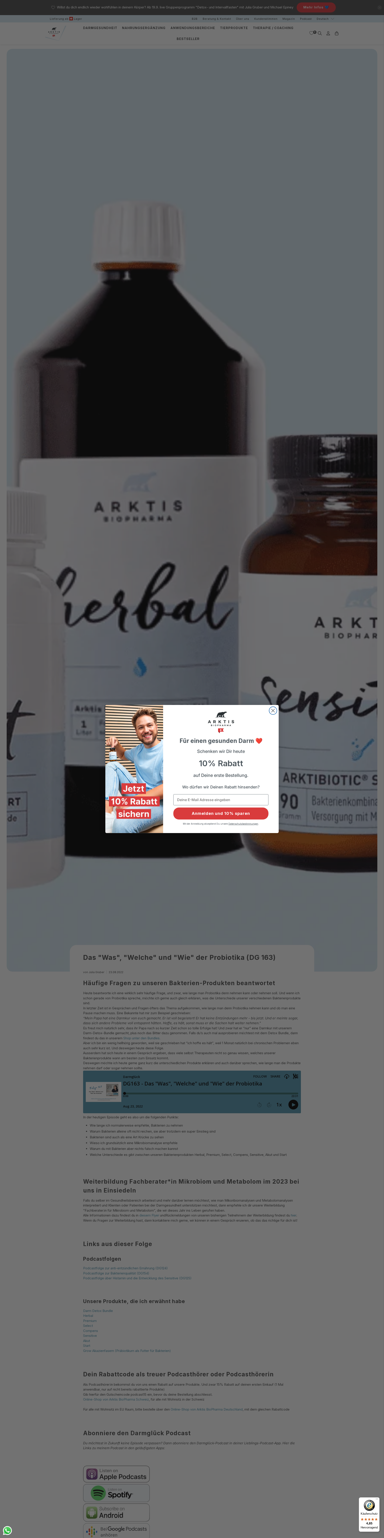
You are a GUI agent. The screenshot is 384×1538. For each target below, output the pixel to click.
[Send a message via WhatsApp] (7, 1530)
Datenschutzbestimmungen (243, 823)
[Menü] (377, 1500)
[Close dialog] (273, 710)
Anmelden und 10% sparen (221, 813)
